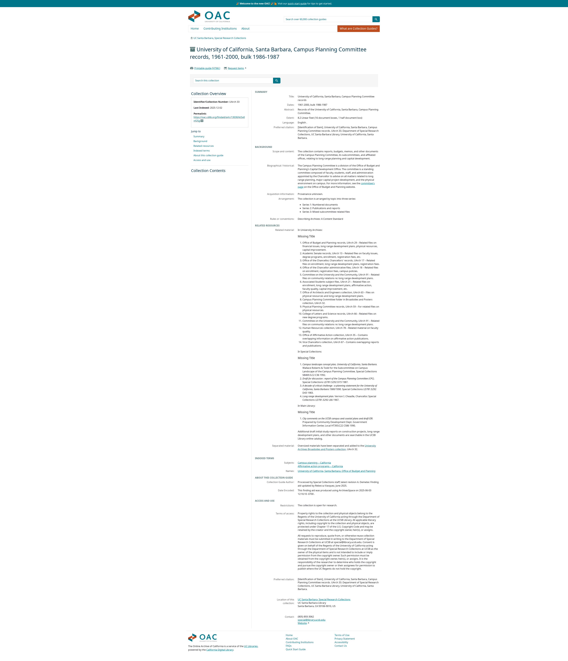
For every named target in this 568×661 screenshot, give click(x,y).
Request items (236, 68)
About (245, 28)
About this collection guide (208, 155)
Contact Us (341, 645)
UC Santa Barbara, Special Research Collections (219, 38)
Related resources (203, 146)
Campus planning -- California (314, 462)
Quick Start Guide (296, 649)
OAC (209, 16)
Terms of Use (342, 635)
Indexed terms (201, 150)
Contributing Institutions (220, 28)
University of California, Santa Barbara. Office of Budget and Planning (336, 471)
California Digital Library (219, 649)
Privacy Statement (345, 638)
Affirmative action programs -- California (320, 466)
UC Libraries (251, 646)
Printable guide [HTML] (207, 68)
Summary (198, 136)
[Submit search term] (376, 19)
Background (200, 141)
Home (195, 28)
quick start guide (297, 3)
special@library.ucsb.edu (311, 619)
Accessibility (341, 642)
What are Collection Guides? (358, 28)
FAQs (289, 645)
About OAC (292, 638)
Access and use (201, 160)
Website (302, 623)
